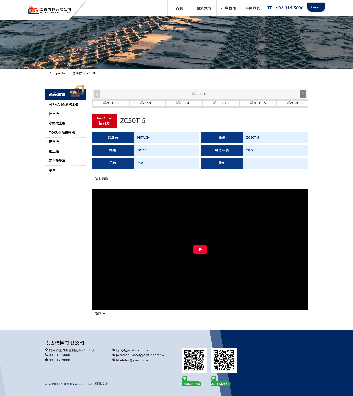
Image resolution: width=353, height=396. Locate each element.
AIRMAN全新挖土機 (63, 104)
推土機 (54, 151)
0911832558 (220, 383)
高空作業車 (57, 160)
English (316, 7)
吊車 (52, 170)
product (62, 73)
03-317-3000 (59, 360)
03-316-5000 (59, 355)
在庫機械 (229, 8)
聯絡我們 (253, 8)
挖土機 (54, 114)
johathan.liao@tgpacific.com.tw (140, 355)
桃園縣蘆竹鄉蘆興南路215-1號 (72, 350)
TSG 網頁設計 (97, 383)
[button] (303, 94)
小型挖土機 (57, 123)
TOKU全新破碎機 (62, 132)
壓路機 (77, 73)
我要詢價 (101, 178)
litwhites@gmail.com (132, 360)
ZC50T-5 (93, 73)
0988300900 (191, 383)
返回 (98, 313)
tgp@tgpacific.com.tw (132, 350)
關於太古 (204, 8)
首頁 (180, 8)
